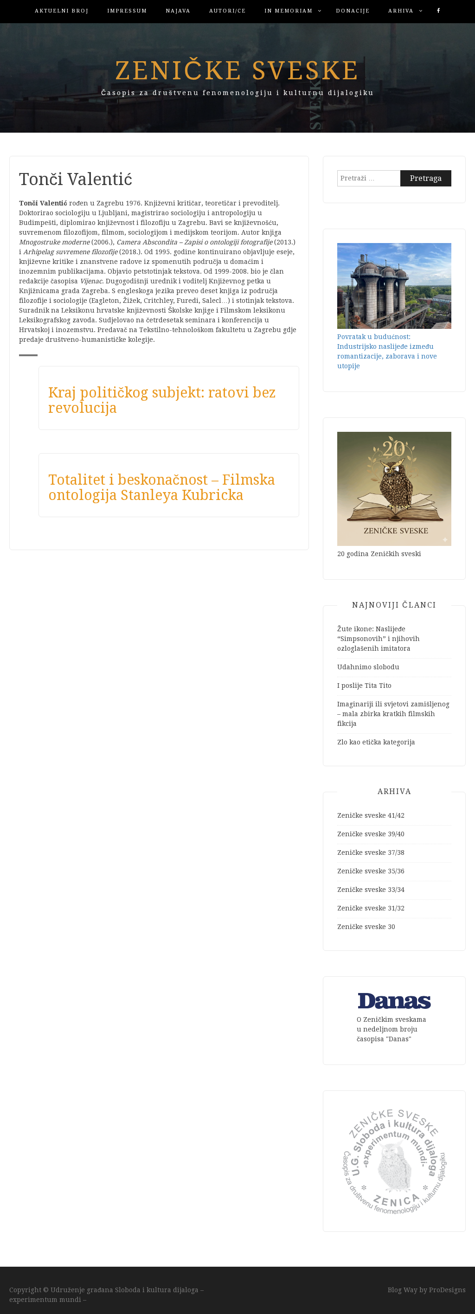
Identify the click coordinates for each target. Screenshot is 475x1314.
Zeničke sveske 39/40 (370, 834)
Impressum (127, 11)
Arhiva (401, 11)
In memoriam (288, 11)
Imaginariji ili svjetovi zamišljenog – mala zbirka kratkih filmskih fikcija (393, 713)
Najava (178, 11)
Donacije (353, 11)
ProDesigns (447, 1290)
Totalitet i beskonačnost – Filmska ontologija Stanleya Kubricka (161, 487)
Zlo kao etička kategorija (376, 742)
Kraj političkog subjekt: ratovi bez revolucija (162, 400)
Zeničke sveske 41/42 (370, 815)
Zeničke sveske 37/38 (370, 852)
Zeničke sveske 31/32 (370, 908)
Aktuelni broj (62, 11)
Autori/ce (227, 11)
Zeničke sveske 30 (366, 926)
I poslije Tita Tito (364, 685)
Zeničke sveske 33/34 (370, 889)
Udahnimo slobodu (368, 667)
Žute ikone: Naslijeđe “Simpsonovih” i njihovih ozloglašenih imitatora (378, 638)
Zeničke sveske (237, 70)
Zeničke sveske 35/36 (370, 871)
